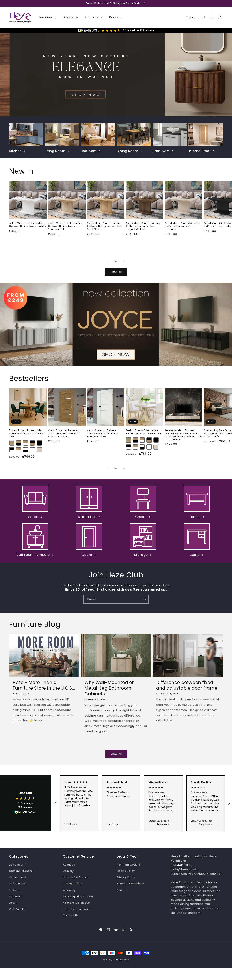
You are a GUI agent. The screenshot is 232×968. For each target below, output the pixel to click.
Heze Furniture (121, 959)
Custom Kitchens (21, 871)
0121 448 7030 (181, 865)
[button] (204, 17)
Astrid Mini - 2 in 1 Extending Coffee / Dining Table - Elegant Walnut (143, 226)
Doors (87, 555)
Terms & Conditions (130, 884)
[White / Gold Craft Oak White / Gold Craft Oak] (18, 449)
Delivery (68, 871)
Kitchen (15, 151)
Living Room (55, 151)
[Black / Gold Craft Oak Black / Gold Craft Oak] (32, 443)
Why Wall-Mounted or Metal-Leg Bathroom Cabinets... (109, 688)
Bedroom (89, 151)
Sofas (33, 517)
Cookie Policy (126, 871)
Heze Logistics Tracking (79, 896)
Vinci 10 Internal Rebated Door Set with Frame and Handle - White (102, 433)
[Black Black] (39, 443)
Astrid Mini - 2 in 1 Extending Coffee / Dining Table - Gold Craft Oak (105, 226)
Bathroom (161, 151)
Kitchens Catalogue (76, 903)
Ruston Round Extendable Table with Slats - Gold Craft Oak (27, 433)
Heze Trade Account (77, 909)
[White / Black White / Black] (25, 449)
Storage (141, 555)
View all (116, 271)
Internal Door (199, 151)
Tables (194, 517)
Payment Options (129, 864)
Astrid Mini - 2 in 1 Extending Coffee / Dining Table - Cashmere (182, 226)
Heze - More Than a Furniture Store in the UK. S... (44, 685)
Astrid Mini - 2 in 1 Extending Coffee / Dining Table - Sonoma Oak (65, 226)
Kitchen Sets (17, 877)
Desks (195, 555)
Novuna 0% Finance (76, 877)
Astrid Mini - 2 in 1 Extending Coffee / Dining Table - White (27, 224)
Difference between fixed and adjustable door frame (187, 685)
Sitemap (122, 890)
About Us (69, 864)
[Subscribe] (144, 599)
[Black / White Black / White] (11, 449)
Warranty (69, 890)
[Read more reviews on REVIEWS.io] (25, 813)
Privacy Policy (126, 877)
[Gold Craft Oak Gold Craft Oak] (11, 443)
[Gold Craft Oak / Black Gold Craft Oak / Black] (18, 443)
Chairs (140, 517)
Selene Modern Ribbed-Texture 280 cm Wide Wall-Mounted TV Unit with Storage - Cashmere (183, 435)
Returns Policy (72, 884)
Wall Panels (16, 909)
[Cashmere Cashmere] (39, 449)
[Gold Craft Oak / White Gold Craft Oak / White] (25, 443)
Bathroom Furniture (33, 555)
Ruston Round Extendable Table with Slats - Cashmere (144, 432)
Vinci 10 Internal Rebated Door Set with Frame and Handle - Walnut (63, 433)
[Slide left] (108, 262)
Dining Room (127, 151)
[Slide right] (124, 262)
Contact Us (70, 915)
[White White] (32, 449)
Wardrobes (87, 517)
